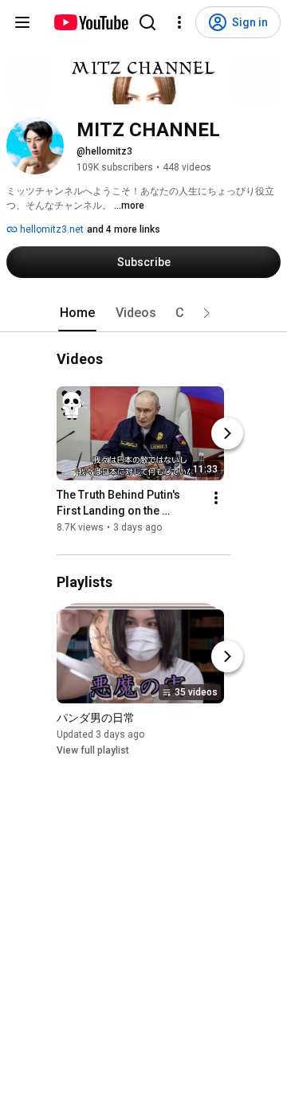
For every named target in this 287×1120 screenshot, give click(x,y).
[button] (206, 313)
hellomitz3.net (51, 229)
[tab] (77, 313)
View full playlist (93, 750)
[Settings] (179, 22)
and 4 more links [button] (123, 229)
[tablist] (143, 313)
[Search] (147, 22)
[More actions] (216, 499)
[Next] (227, 434)
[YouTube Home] (90, 22)
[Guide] (22, 22)
